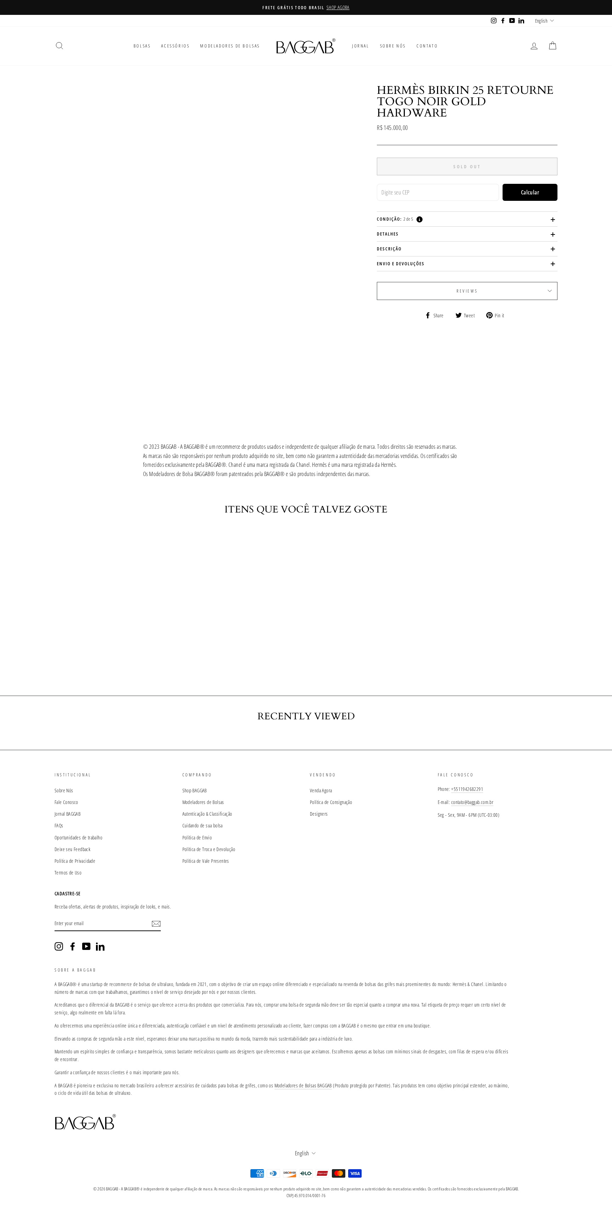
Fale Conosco (66, 802)
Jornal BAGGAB (67, 813)
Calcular (530, 192)
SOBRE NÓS (393, 46)
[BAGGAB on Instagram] (59, 946)
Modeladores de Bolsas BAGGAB (303, 1085)
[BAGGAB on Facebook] (72, 946)
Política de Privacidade (75, 860)
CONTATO (427, 46)
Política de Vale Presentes (205, 860)
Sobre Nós (64, 790)
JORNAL (360, 46)
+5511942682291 (467, 789)
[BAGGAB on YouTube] (86, 946)
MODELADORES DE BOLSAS (230, 46)
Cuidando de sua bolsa (202, 825)
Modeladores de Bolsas (203, 802)
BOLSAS (142, 46)
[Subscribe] (156, 923)
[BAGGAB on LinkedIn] (100, 946)
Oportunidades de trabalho (78, 837)
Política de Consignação (331, 802)
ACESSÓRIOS (175, 46)
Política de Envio (197, 837)
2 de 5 (395, 219)
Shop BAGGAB (194, 790)
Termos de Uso (68, 872)
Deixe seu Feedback (72, 849)
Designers (319, 813)
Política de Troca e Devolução (209, 849)
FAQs (59, 825)
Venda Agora (321, 790)
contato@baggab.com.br (472, 802)
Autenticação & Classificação (207, 813)
